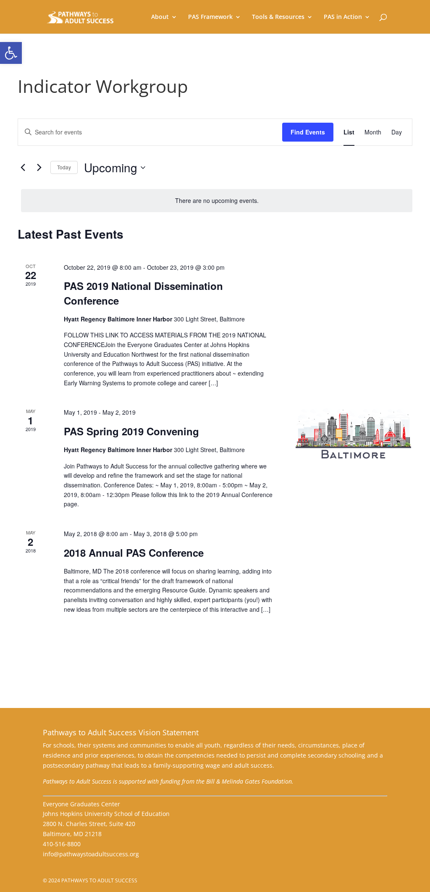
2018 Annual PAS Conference (134, 552)
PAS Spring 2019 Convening (131, 431)
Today (64, 167)
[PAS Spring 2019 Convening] (353, 434)
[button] (11, 53)
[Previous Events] (23, 168)
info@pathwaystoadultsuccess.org (91, 854)
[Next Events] (39, 168)
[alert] (216, 200)
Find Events (308, 132)
